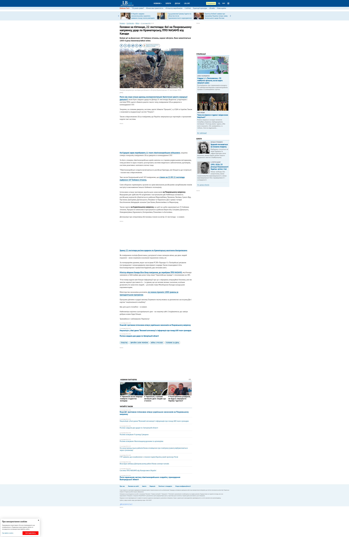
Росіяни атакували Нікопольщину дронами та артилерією (141, 441)
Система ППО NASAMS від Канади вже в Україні (138, 470)
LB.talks (212, 8)
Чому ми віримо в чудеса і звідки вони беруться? (212, 116)
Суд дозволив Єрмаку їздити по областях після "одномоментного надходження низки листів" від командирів (180, 17)
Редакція (152, 486)
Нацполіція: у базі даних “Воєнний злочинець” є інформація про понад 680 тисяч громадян (155, 330)
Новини (157, 3)
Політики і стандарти (165, 486)
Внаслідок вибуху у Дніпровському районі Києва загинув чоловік (144, 463)
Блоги (168, 3)
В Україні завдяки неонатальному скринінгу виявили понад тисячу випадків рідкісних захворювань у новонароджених (143, 18)
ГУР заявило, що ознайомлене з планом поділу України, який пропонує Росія (149, 457)
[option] (138, 15)
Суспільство (130, 23)
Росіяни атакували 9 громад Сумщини (134, 434)
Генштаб (124, 343)
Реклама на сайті (133, 486)
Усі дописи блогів (203, 185)
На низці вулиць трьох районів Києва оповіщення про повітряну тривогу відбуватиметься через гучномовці (154, 449)
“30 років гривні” (138, 8)
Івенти (144, 486)
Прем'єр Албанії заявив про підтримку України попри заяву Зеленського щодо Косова (216, 16)
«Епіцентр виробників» (173, 8)
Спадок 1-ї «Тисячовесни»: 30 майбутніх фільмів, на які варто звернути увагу (209, 80)
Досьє (177, 3)
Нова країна (221, 8)
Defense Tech (124, 8)
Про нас (122, 486)
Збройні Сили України (139, 343)
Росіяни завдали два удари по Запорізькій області (139, 336)
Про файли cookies (7, 533)
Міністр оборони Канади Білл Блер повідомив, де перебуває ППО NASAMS (151, 272)
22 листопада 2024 (146, 23)
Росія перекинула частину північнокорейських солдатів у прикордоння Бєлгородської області (150, 478)
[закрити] (38, 520)
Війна (137, 23)
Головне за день (172, 343)
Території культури (200, 8)
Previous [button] (118, 15)
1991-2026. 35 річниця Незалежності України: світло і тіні (219, 166)
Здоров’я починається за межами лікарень (219, 145)
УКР (223, 3)
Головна (122, 23)
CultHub (188, 8)
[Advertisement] (156, 137)
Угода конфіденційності (183, 486)
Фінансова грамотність (154, 8)
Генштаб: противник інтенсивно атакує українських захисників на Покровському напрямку (155, 325)
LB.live (187, 3)
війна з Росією (157, 343)
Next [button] (230, 15)
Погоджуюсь (30, 533)
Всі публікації (202, 133)
